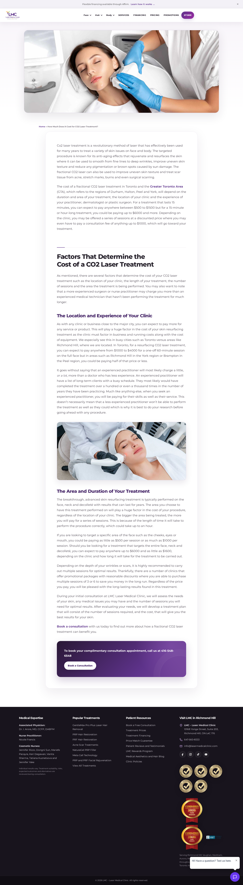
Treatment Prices (136, 730)
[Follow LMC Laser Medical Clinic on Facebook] (183, 754)
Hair (97, 15)
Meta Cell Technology (85, 755)
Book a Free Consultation (140, 725)
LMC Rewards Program (139, 751)
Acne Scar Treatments (85, 744)
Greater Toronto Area (166, 186)
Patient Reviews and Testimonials (145, 746)
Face (86, 15)
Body (109, 15)
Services (123, 15)
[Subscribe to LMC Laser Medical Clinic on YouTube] (206, 754)
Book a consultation (72, 626)
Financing (139, 15)
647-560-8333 (192, 739)
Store (187, 15)
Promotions (171, 15)
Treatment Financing (138, 735)
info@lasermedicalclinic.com (201, 746)
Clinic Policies (134, 761)
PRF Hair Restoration (85, 739)
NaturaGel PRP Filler (84, 749)
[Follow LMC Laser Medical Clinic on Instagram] (190, 754)
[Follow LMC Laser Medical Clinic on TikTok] (198, 754)
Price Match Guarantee (139, 740)
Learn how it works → (143, 4)
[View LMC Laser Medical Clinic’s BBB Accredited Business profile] (214, 837)
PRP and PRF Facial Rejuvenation (92, 760)
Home (42, 126)
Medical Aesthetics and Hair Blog (145, 756)
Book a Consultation (80, 665)
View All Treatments (84, 765)
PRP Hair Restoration (85, 734)
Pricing (155, 15)
